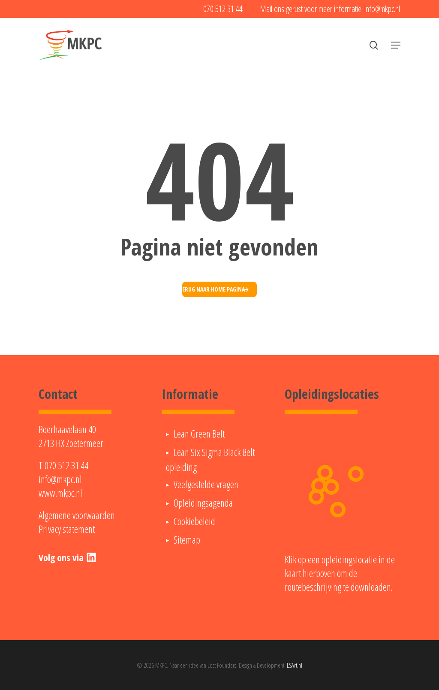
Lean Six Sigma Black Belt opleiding (210, 459)
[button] (395, 45)
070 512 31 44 (66, 465)
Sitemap (187, 540)
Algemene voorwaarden (77, 515)
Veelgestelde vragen (206, 484)
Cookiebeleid (194, 521)
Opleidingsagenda (203, 503)
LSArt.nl (294, 665)
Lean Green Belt (199, 434)
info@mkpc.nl (60, 479)
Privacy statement (67, 529)
